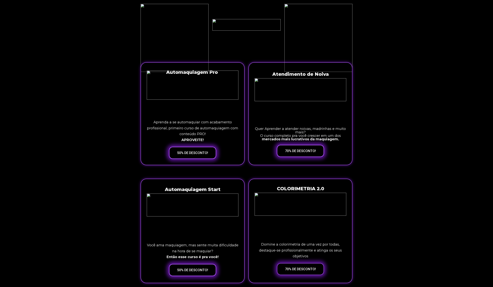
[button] (192, 153)
